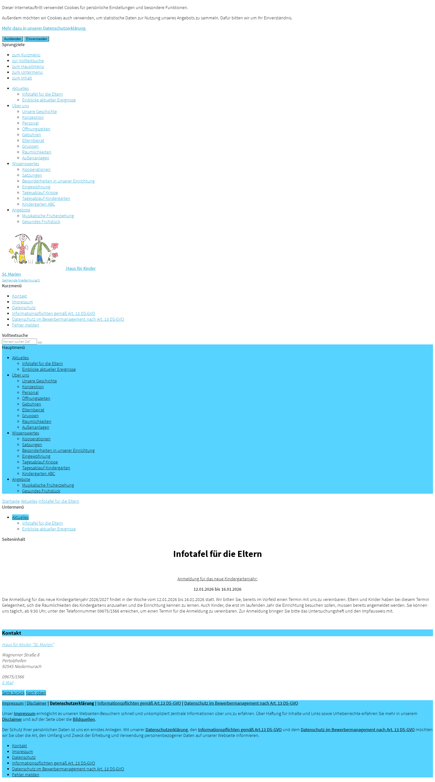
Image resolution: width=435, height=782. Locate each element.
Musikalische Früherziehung (48, 216)
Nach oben (36, 693)
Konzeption (33, 117)
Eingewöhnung (36, 187)
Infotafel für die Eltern (42, 94)
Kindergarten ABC (38, 204)
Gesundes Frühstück (41, 221)
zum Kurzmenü (26, 55)
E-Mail (7, 682)
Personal (30, 123)
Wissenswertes (25, 163)
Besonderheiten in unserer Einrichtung (58, 181)
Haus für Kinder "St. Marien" (28, 644)
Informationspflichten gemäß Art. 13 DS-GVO (53, 313)
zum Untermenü (27, 72)
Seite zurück (13, 693)
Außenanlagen (35, 158)
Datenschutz (23, 307)
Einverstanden (36, 39)
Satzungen (32, 175)
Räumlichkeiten (36, 152)
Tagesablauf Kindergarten (46, 198)
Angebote (21, 210)
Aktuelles (20, 88)
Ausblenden (12, 39)
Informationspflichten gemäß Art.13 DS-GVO (139, 703)
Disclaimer (37, 703)
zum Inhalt (22, 78)
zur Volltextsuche (28, 60)
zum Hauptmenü (28, 66)
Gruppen (30, 146)
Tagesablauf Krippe (40, 192)
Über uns (20, 106)
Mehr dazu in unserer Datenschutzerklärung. (44, 28)
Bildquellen (84, 719)
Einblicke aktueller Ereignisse (49, 100)
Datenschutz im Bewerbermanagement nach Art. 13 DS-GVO (68, 319)
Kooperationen (36, 169)
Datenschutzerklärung (72, 703)
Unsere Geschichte (39, 111)
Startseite (11, 501)
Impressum (22, 302)
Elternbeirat (33, 140)
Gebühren (31, 134)
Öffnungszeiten (36, 129)
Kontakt (19, 296)
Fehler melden (25, 325)
